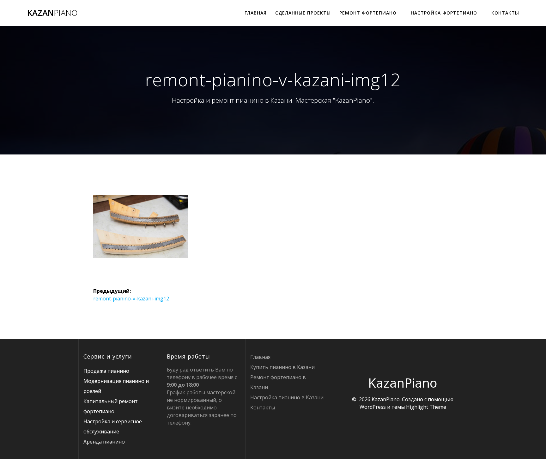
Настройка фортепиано (444, 13)
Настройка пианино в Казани (287, 397)
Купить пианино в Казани (282, 367)
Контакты (505, 13)
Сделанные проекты (303, 13)
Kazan (52, 13)
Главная (256, 13)
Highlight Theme (426, 406)
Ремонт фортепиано (368, 13)
